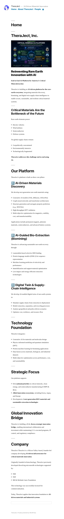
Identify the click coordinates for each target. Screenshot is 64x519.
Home (13, 9)
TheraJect (15, 6)
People (38, 9)
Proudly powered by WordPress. (27, 512)
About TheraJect (25, 9)
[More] (43, 9)
